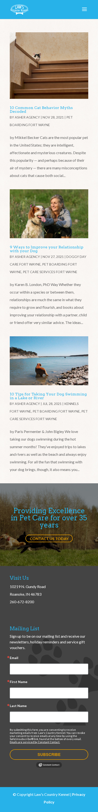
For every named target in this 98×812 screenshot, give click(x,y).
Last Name (18, 706)
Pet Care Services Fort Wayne (50, 272)
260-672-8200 (22, 601)
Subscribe (49, 754)
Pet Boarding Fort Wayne (56, 411)
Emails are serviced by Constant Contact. (35, 742)
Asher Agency (27, 117)
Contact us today (49, 538)
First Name (18, 682)
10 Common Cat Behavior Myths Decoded (41, 109)
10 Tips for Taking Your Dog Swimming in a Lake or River (48, 396)
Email (14, 658)
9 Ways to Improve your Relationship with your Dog (46, 249)
